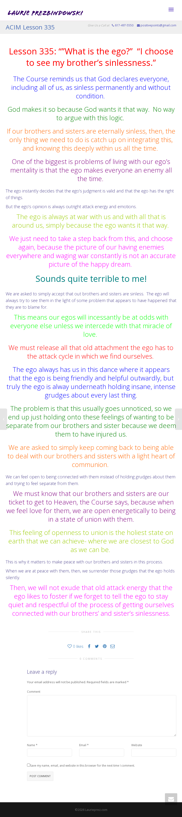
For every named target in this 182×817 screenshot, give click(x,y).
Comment (33, 692)
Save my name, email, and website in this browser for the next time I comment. (82, 766)
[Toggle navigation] (171, 9)
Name (31, 745)
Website (136, 745)
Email (82, 745)
